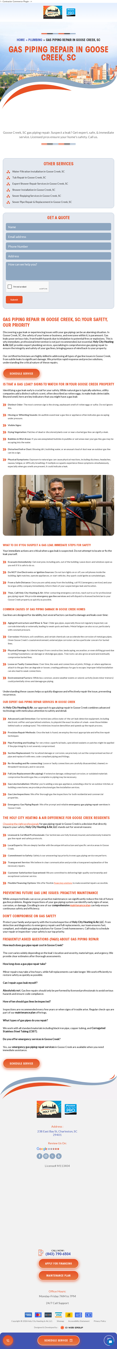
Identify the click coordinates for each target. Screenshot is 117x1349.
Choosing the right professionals (21, 823)
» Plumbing (34, 40)
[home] (52, 12)
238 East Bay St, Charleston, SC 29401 (57, 1133)
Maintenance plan (58, 1276)
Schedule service (21, 374)
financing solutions (63, 883)
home (21, 40)
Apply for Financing (58, 1264)
